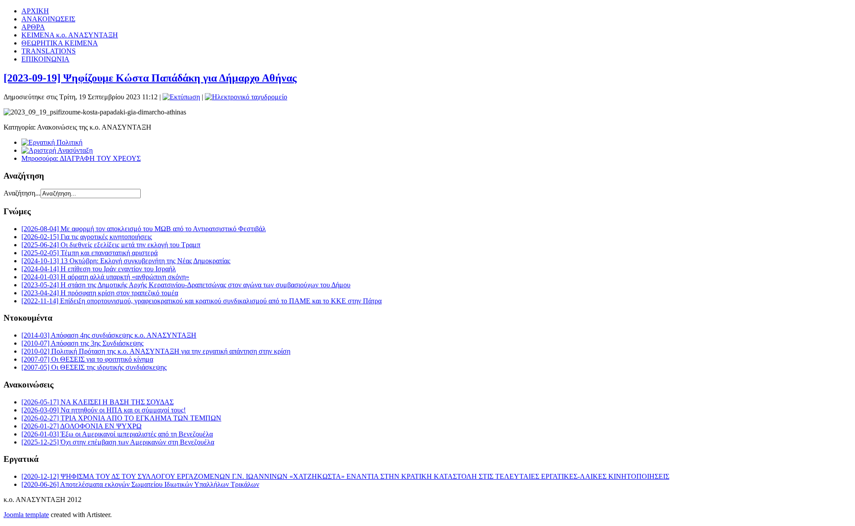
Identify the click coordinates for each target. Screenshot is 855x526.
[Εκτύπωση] (181, 97)
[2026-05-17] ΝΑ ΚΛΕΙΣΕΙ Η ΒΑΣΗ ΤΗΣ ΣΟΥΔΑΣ (97, 402)
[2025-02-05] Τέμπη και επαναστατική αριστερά (89, 253)
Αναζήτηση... (22, 193)
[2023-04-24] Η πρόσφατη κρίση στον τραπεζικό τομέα (99, 293)
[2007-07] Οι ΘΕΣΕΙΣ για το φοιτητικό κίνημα (87, 359)
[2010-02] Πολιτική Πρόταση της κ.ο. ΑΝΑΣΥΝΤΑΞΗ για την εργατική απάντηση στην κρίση (155, 351)
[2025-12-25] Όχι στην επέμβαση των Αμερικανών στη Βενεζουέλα (117, 442)
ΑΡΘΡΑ (33, 27)
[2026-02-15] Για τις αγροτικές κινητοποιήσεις (86, 237)
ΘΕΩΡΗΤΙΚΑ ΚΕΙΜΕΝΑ (59, 43)
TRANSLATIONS (48, 51)
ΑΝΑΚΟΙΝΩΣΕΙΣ (48, 19)
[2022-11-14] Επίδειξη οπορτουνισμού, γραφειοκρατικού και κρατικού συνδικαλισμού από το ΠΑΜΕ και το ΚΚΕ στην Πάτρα (201, 301)
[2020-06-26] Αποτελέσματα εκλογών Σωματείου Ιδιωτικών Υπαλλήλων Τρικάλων (140, 484)
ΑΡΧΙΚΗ (35, 11)
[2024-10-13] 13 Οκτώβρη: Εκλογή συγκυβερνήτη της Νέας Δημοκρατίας (125, 261)
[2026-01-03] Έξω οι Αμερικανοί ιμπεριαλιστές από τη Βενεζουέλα (117, 434)
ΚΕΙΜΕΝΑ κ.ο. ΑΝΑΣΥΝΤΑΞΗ (69, 35)
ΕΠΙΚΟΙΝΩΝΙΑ (45, 59)
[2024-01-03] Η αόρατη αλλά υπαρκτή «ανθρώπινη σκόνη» (105, 277)
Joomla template (26, 514)
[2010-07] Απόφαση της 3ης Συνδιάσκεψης (82, 343)
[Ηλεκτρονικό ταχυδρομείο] (246, 97)
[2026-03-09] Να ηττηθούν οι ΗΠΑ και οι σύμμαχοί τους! (103, 410)
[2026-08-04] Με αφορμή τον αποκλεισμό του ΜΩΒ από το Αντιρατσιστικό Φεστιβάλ (143, 228)
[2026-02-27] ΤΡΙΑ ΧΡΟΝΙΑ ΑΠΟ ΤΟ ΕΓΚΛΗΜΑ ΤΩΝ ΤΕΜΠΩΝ (121, 418)
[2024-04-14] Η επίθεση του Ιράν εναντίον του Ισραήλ (98, 269)
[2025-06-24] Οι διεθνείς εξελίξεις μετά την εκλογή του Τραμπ (110, 245)
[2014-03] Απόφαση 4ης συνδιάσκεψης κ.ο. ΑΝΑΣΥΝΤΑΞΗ (108, 335)
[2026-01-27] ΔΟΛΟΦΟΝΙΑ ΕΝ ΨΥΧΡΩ (81, 426)
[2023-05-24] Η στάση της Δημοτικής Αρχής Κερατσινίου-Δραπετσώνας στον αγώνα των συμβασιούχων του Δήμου (185, 285)
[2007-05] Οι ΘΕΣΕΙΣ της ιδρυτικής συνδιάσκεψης (94, 367)
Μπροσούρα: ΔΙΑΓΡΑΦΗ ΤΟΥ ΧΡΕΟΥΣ (81, 158)
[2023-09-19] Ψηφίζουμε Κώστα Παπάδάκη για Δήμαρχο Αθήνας (150, 78)
